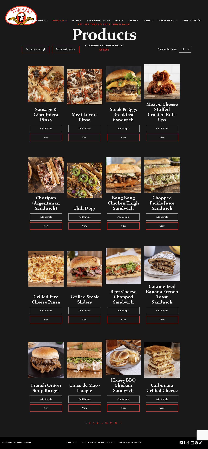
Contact (148, 21)
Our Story (39, 21)
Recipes (76, 21)
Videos (119, 21)
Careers (133, 21)
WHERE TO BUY (167, 21)
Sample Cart (190, 20)
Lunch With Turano (98, 21)
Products (58, 21)
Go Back (104, 49)
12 (106, 422)
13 (111, 422)
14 (116, 422)
